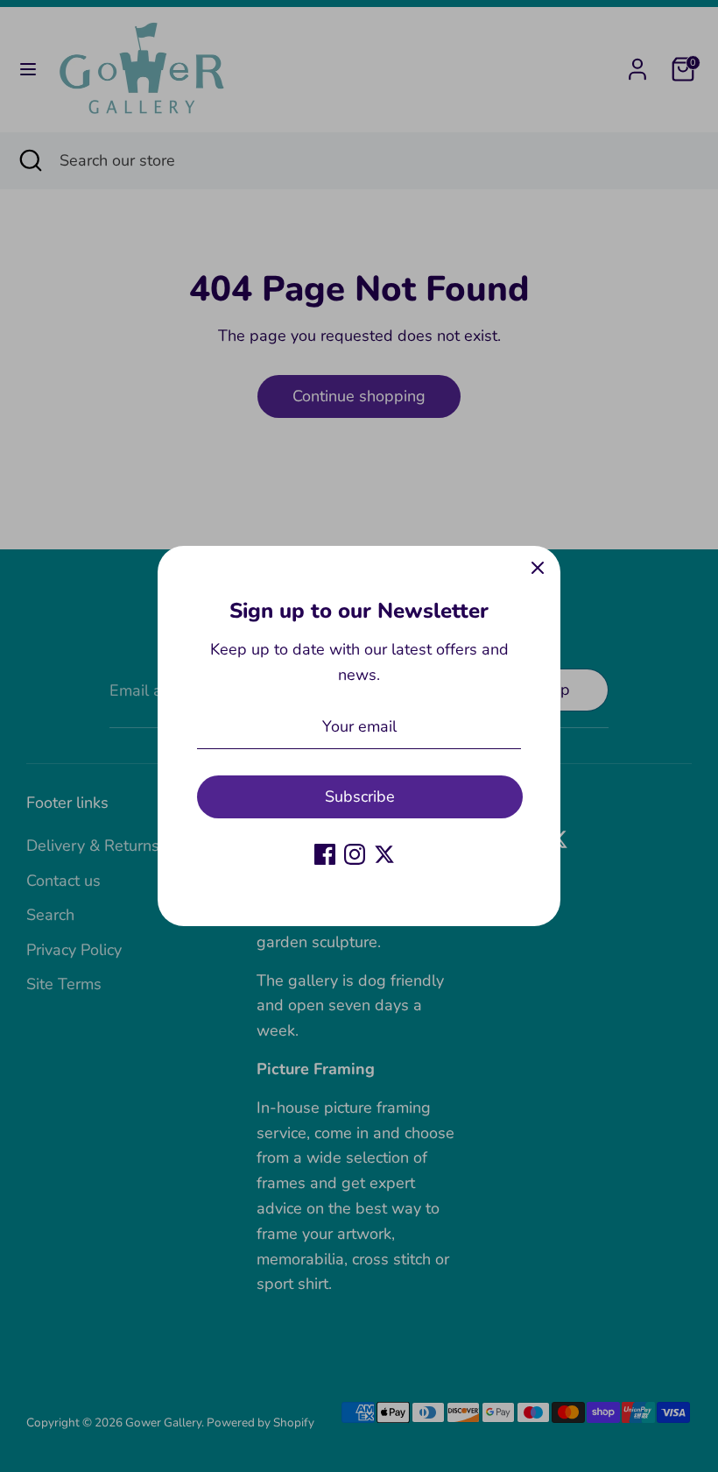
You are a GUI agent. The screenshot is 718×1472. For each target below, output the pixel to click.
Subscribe (360, 796)
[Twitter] (384, 854)
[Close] (537, 568)
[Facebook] (324, 854)
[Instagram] (354, 854)
